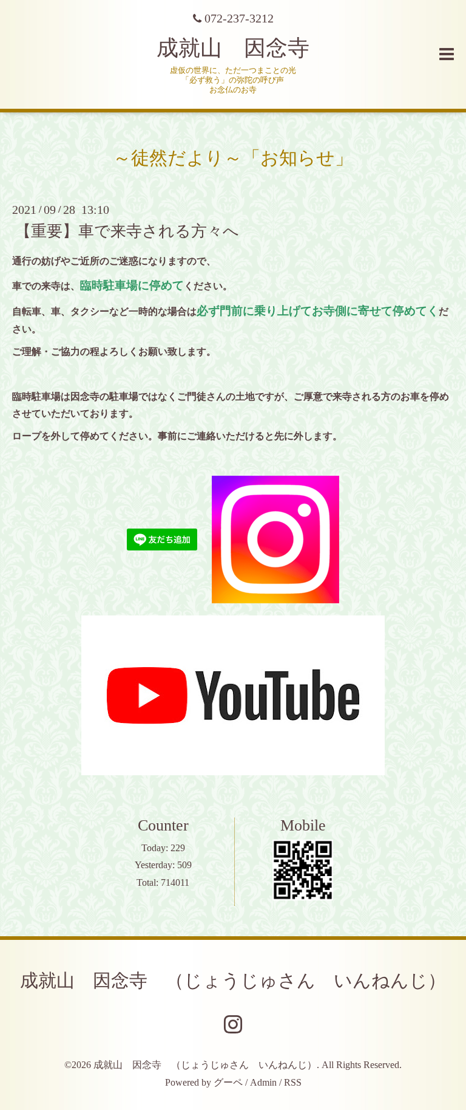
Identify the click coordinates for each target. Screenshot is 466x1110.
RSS (293, 1082)
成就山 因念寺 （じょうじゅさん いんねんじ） (233, 980)
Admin (263, 1082)
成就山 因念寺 (233, 48)
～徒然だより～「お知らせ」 (233, 158)
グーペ (228, 1082)
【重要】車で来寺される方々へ (127, 231)
